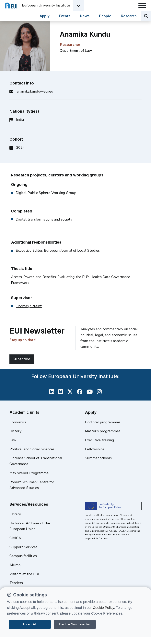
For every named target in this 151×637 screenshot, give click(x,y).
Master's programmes (102, 431)
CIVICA (15, 538)
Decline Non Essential (74, 624)
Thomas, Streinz (29, 306)
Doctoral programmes (103, 422)
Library (15, 514)
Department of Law (76, 50)
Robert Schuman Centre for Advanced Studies (31, 485)
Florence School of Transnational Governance (35, 461)
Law (12, 440)
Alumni (15, 565)
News (84, 16)
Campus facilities (23, 556)
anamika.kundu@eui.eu (35, 91)
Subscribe (21, 359)
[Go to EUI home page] (11, 5)
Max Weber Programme (29, 473)
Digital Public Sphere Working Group (46, 192)
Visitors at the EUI (24, 574)
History (15, 431)
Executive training (99, 440)
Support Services (23, 547)
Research (128, 16)
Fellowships (94, 449)
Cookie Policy (103, 608)
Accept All (30, 624)
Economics (17, 422)
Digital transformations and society (44, 219)
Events (64, 16)
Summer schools (98, 458)
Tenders (16, 582)
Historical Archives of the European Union (29, 526)
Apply (44, 16)
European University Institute (46, 5)
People (105, 16)
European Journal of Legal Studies (72, 250)
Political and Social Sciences (31, 449)
